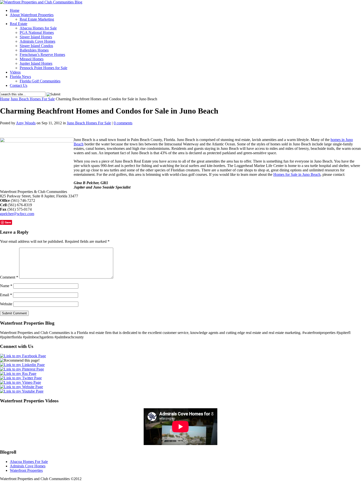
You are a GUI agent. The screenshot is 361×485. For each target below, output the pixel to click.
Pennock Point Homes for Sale (43, 68)
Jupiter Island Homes (36, 63)
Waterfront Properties (26, 470)
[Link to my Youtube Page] (21, 391)
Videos (15, 72)
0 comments (123, 123)
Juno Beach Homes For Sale (33, 99)
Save (8, 222)
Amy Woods (26, 123)
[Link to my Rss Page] (18, 373)
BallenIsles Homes (34, 50)
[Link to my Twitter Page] (21, 378)
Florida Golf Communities (40, 81)
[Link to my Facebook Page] (23, 356)
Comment (9, 277)
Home (14, 10)
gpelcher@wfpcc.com (17, 214)
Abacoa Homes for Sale (38, 28)
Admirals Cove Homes (37, 41)
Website (6, 304)
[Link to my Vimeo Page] (20, 382)
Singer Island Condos (36, 46)
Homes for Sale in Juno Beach (296, 174)
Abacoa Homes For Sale (29, 461)
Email (6, 295)
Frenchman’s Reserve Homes (42, 54)
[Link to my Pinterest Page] (22, 369)
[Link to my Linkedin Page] (22, 365)
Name (6, 286)
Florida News (20, 77)
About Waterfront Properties (32, 15)
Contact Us (18, 85)
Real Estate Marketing (37, 19)
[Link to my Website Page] (21, 387)
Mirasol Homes (31, 59)
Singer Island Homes (36, 37)
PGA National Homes (37, 32)
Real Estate (18, 24)
